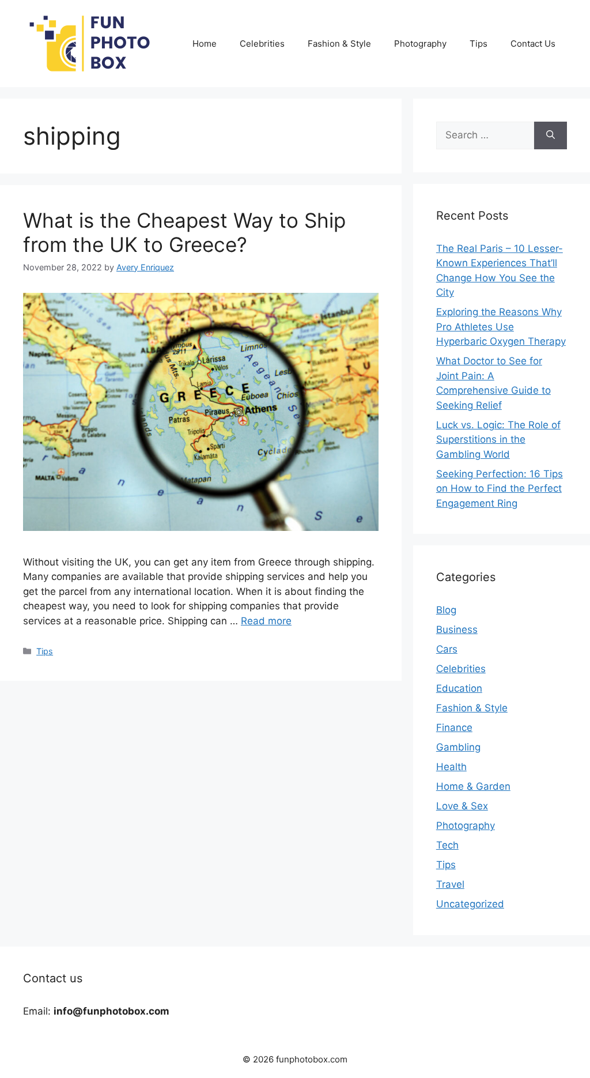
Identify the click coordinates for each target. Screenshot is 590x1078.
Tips (478, 43)
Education (459, 688)
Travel (450, 884)
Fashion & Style (339, 43)
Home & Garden (473, 786)
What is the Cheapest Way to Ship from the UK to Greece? (184, 232)
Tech (447, 845)
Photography (420, 43)
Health (451, 766)
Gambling (458, 747)
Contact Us (532, 43)
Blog (446, 610)
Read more (266, 621)
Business (457, 629)
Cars (446, 649)
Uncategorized (470, 904)
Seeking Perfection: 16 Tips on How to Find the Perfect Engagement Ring (499, 488)
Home (204, 43)
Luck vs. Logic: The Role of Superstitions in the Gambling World (498, 439)
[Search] (550, 135)
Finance (454, 727)
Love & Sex (462, 806)
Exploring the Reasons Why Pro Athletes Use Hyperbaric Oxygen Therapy (501, 326)
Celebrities (262, 43)
